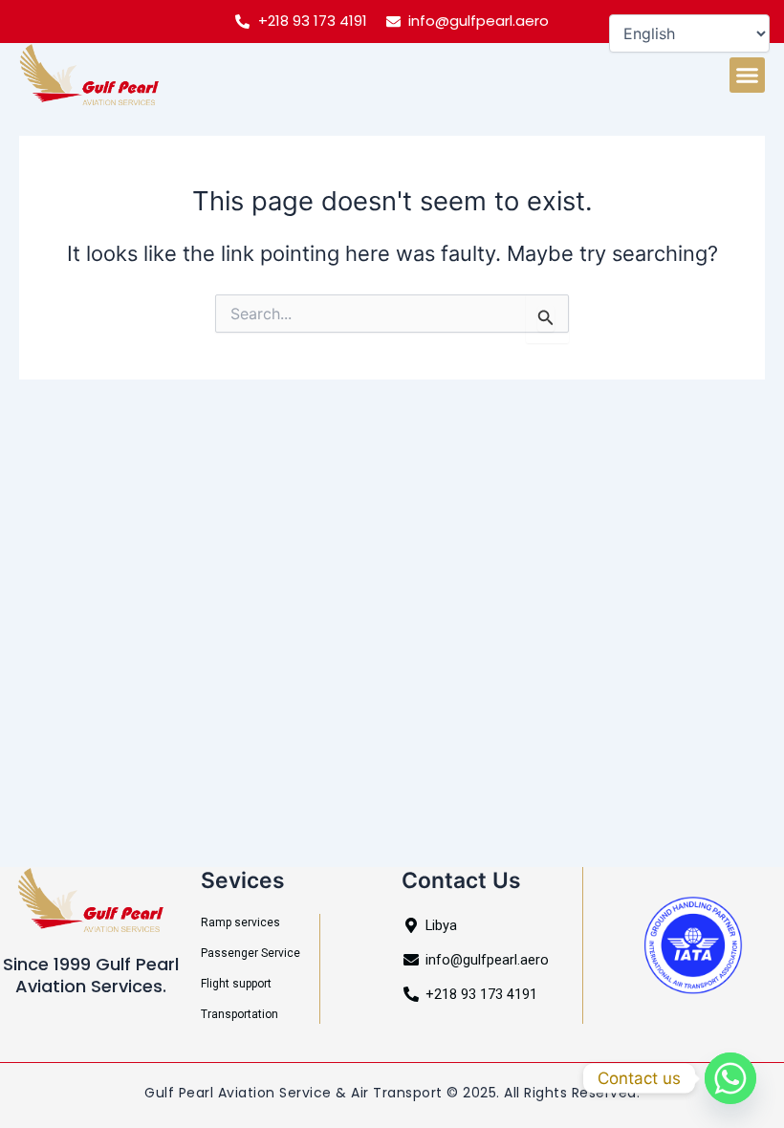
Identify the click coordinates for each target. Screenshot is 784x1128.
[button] (748, 75)
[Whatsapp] (730, 1078)
